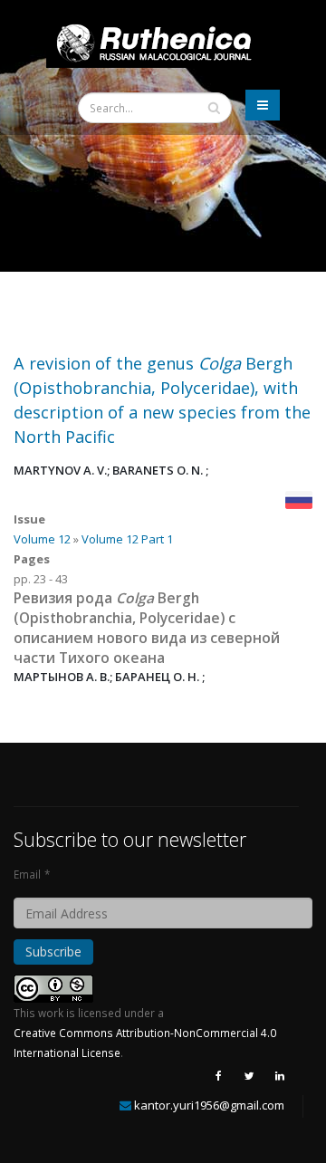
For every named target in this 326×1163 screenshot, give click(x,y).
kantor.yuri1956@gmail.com (209, 1105)
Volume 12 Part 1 (127, 539)
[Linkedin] (279, 1075)
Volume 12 (42, 539)
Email (27, 874)
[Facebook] (218, 1075)
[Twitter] (249, 1075)
